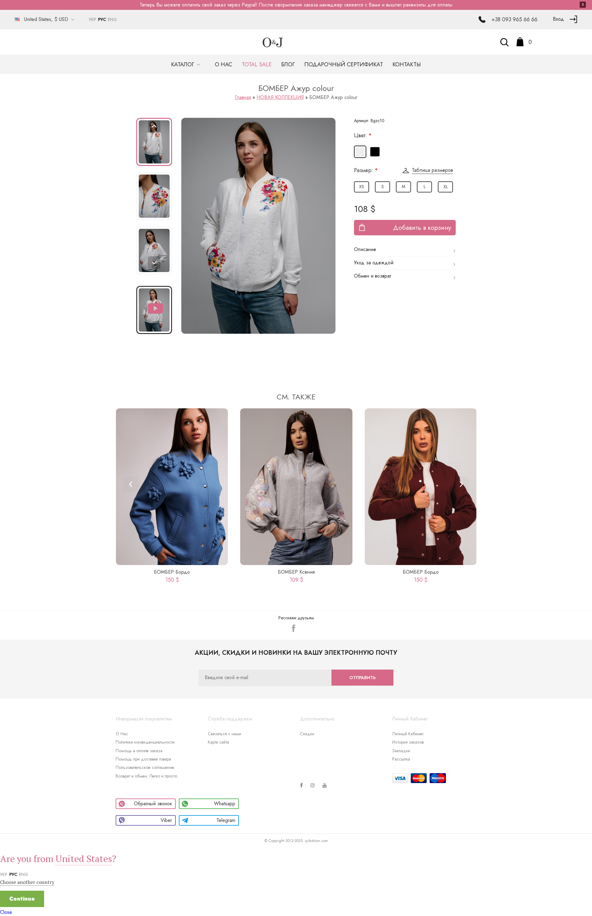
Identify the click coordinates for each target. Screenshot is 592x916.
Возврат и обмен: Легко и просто (146, 776)
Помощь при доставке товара (143, 759)
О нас (223, 64)
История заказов (408, 742)
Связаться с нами (224, 734)
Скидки (307, 734)
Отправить (362, 678)
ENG (112, 19)
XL (445, 187)
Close (6, 912)
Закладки (401, 751)
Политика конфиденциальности (145, 742)
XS (361, 187)
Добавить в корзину (422, 227)
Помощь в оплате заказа (139, 751)
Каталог (183, 64)
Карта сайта (218, 742)
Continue (22, 899)
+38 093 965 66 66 (514, 19)
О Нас (122, 734)
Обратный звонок (153, 803)
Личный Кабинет (407, 734)
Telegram (225, 820)
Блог (288, 64)
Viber (166, 820)
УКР (92, 19)
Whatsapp (224, 803)
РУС (102, 19)
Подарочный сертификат (343, 64)
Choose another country (27, 882)
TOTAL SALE (257, 64)
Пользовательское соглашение (145, 767)
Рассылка (401, 759)
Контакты (407, 64)
